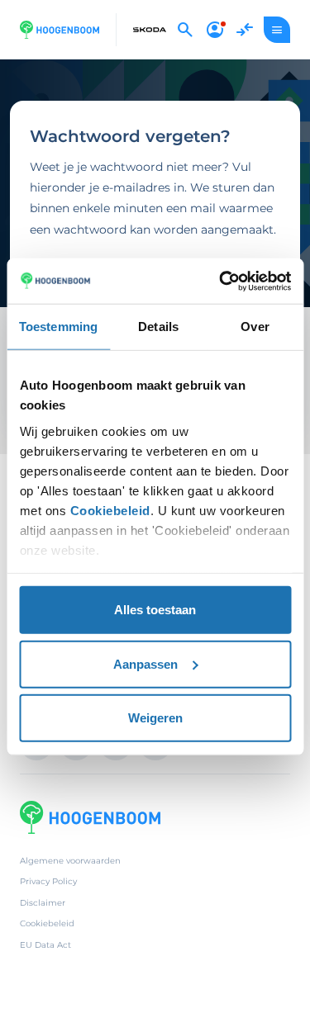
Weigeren (155, 718)
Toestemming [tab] (58, 327)
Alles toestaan (155, 610)
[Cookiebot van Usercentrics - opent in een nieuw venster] (220, 280)
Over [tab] (255, 327)
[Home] (59, 30)
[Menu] (277, 30)
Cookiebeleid (109, 510)
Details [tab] (158, 327)
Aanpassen (145, 663)
